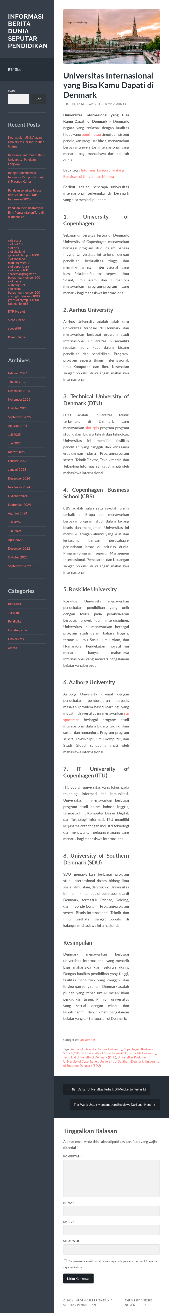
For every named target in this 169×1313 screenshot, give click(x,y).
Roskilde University (143, 1053)
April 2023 (15, 540)
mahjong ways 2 (19, 262)
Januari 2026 (17, 382)
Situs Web (71, 1241)
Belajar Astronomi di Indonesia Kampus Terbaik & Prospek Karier (25, 177)
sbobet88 (14, 328)
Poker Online (17, 337)
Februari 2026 (17, 373)
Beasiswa (14, 604)
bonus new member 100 (24, 277)
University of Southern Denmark (122, 1061)
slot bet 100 (16, 244)
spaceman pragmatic (22, 274)
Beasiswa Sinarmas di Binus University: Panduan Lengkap (27, 159)
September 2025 (19, 417)
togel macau (91, 134)
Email (68, 1221)
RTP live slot (16, 311)
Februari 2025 (17, 461)
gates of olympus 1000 (23, 255)
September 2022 (19, 566)
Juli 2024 (14, 522)
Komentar (72, 1156)
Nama (68, 1202)
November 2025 (19, 399)
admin (94, 104)
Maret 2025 (16, 452)
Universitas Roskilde (131, 1057)
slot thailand (16, 251)
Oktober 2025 (18, 408)
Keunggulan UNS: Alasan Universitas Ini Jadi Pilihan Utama (26, 142)
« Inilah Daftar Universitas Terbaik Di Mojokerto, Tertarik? (106, 1089)
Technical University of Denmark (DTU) (89, 1057)
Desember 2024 (19, 478)
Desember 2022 (19, 548)
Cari (11, 91)
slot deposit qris (19, 266)
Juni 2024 (15, 531)
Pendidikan (15, 621)
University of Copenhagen (81, 1061)
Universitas (16, 639)
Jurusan (13, 612)
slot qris (13, 248)
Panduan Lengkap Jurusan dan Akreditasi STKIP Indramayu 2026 (25, 194)
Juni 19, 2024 (73, 104)
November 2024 (19, 487)
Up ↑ (143, 1305)
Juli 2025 (14, 434)
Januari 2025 (17, 469)
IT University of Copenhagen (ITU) (105, 1053)
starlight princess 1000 (24, 296)
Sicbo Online (16, 320)
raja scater (15, 240)
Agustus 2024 (17, 513)
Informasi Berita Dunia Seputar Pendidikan (28, 31)
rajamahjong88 (18, 303)
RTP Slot (14, 69)
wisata (12, 648)
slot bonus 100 (18, 270)
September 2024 (19, 504)
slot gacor (14, 281)
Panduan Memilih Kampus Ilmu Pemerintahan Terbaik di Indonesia (26, 212)
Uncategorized (18, 630)
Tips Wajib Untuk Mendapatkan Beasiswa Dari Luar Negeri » (115, 1104)
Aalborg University (83, 1049)
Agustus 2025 (17, 425)
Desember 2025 (19, 391)
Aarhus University (110, 1049)
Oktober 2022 (18, 557)
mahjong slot (16, 285)
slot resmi (14, 288)
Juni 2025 (15, 443)
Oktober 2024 (18, 496)
